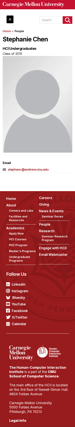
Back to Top (55, 419)
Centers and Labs (21, 210)
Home (7, 31)
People (19, 31)
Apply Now (16, 233)
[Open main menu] (10, 19)
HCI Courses (17, 239)
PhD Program (18, 245)
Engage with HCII (53, 248)
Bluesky (18, 298)
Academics (15, 228)
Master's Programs (22, 251)
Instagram (20, 291)
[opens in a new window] (22, 347)
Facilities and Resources (18, 218)
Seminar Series (52, 216)
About (11, 205)
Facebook (20, 311)
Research (46, 231)
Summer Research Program (55, 238)
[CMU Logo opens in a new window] (37, 4)
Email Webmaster (53, 255)
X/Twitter (20, 317)
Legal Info (17, 420)
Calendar (19, 324)
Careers (45, 198)
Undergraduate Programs (19, 258)
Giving (44, 204)
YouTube (19, 304)
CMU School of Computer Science (34, 374)
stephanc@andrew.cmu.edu (28, 169)
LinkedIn (18, 284)
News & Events (51, 211)
